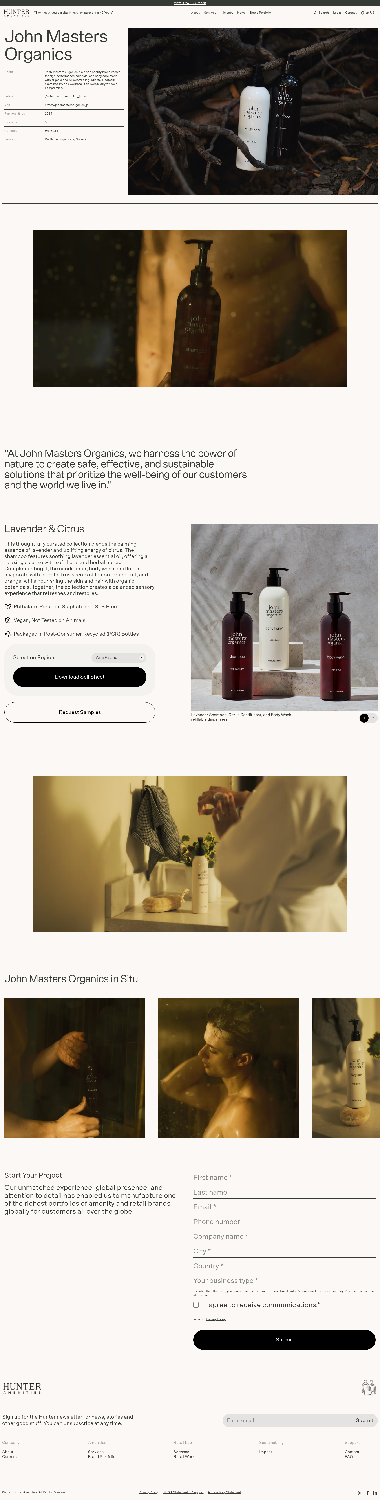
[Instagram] (360, 1493)
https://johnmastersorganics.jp (66, 105)
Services (96, 1452)
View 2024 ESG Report (190, 3)
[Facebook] (367, 1493)
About (195, 12)
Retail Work (184, 1457)
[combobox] (118, 658)
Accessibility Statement (224, 1492)
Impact (228, 12)
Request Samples (80, 712)
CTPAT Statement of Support (183, 1492)
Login (337, 12)
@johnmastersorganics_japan (66, 96)
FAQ (349, 1457)
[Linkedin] (375, 1493)
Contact (351, 12)
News (241, 12)
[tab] (364, 718)
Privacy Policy (215, 1319)
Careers (9, 1457)
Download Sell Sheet (80, 677)
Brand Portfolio (260, 12)
